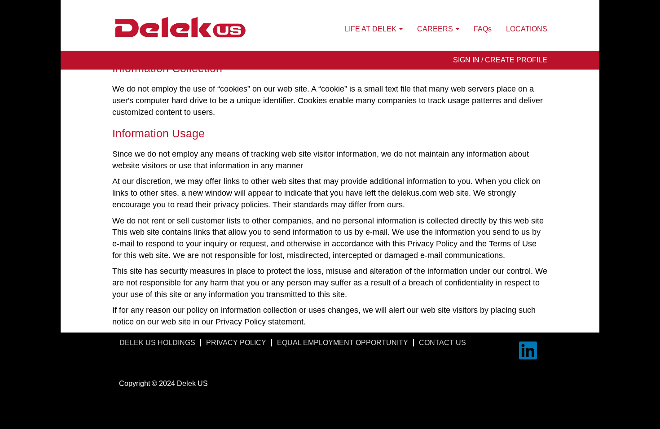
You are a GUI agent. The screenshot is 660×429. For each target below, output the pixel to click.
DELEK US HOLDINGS (157, 342)
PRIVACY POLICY (236, 342)
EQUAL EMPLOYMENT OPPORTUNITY (342, 342)
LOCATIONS (526, 29)
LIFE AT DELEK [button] (371, 29)
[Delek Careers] (180, 27)
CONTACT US (442, 342)
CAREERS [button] (436, 29)
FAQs (483, 29)
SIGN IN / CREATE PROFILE (500, 60)
